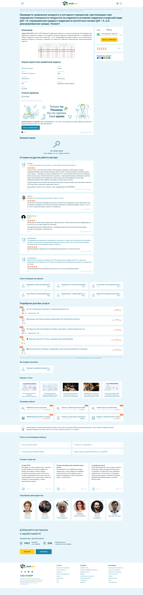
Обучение (27, 551)
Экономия (59, 572)
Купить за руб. (109, 39)
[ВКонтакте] (98, 58)
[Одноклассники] (107, 58)
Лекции (110, 576)
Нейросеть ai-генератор (115, 572)
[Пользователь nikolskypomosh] (23, 313)
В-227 (29, 218)
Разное (59, 576)
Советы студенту (61, 569)
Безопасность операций (87, 576)
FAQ (58, 580)
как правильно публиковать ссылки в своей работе (89, 358)
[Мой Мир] (109, 58)
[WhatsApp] (105, 58)
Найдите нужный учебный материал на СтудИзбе (62, 429)
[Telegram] (100, 58)
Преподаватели (112, 578)
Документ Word (25, 78)
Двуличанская (61, 78)
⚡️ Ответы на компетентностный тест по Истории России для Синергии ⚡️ (52, 165)
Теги (58, 582)
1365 (59, 73)
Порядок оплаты (84, 572)
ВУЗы (109, 580)
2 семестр (31, 73)
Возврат (82, 574)
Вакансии (82, 582)
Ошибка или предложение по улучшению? (31, 100)
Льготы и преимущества (63, 574)
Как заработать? (113, 582)
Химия (59, 68)
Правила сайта (84, 567)
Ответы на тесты (112, 574)
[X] (102, 58)
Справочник (60, 578)
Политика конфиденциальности (89, 569)
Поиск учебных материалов (115, 567)
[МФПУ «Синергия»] (22, 313)
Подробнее (44, 551)
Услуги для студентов (114, 569)
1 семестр (24, 73)
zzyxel (25, 132)
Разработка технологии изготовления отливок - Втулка (45, 198)
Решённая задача (27, 68)
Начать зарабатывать (30, 127)
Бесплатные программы (63, 567)
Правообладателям (85, 578)
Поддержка (83, 580)
